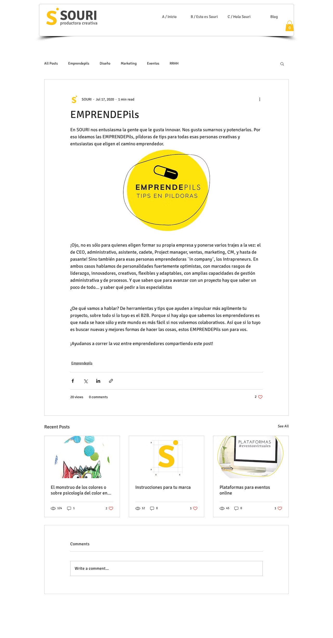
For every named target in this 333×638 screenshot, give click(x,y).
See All (283, 426)
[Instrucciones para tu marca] (166, 457)
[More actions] (260, 99)
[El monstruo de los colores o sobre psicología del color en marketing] (82, 457)
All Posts (51, 63)
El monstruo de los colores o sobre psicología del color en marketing (79, 490)
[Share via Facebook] (72, 380)
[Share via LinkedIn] (98, 380)
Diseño (105, 63)
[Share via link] (110, 380)
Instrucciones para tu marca (163, 487)
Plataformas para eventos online (245, 490)
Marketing (129, 63)
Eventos (153, 63)
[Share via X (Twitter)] (85, 380)
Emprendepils (78, 63)
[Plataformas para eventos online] (251, 457)
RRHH (174, 63)
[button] (289, 26)
